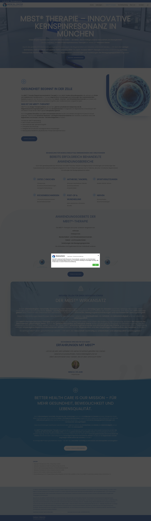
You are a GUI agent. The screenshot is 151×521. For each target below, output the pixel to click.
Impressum (69, 256)
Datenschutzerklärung (78, 256)
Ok (95, 264)
